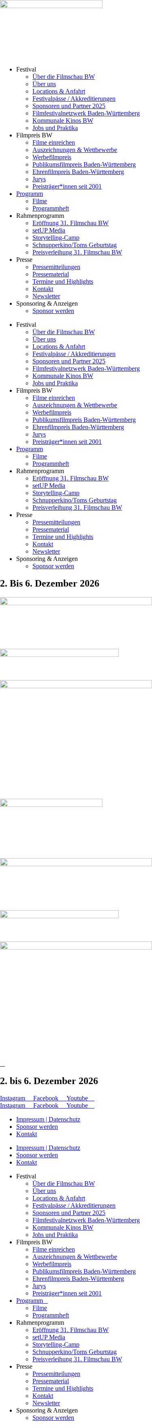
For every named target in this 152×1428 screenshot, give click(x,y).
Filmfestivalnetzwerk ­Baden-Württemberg (86, 113)
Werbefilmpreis (51, 157)
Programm (29, 193)
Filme (39, 201)
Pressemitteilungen (56, 266)
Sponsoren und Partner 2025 (68, 105)
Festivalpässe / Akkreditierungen (74, 98)
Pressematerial (50, 274)
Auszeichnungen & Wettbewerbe (74, 149)
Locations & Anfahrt (58, 91)
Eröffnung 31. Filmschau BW (70, 223)
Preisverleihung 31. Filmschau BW (77, 252)
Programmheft (50, 208)
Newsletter (46, 296)
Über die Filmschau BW (63, 76)
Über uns (44, 83)
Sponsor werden (53, 310)
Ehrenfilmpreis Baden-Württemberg (78, 171)
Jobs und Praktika (55, 127)
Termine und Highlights (62, 281)
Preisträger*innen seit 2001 (67, 186)
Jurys (39, 179)
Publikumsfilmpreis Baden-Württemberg (84, 164)
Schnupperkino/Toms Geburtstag (74, 244)
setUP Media (48, 230)
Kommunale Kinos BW (62, 120)
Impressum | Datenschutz (48, 1119)
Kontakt (42, 288)
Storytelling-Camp (55, 237)
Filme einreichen (53, 142)
